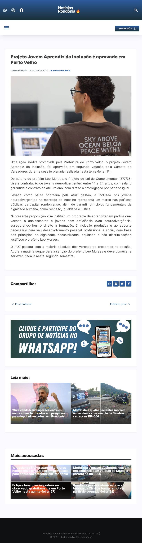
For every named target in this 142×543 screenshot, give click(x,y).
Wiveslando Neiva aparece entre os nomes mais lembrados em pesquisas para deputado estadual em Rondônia (38, 413)
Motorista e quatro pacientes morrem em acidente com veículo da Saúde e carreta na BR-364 (99, 413)
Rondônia (65, 70)
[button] (136, 10)
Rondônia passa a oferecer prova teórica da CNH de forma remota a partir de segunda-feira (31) (98, 488)
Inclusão (55, 70)
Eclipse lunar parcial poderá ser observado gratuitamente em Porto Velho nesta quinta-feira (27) (38, 488)
